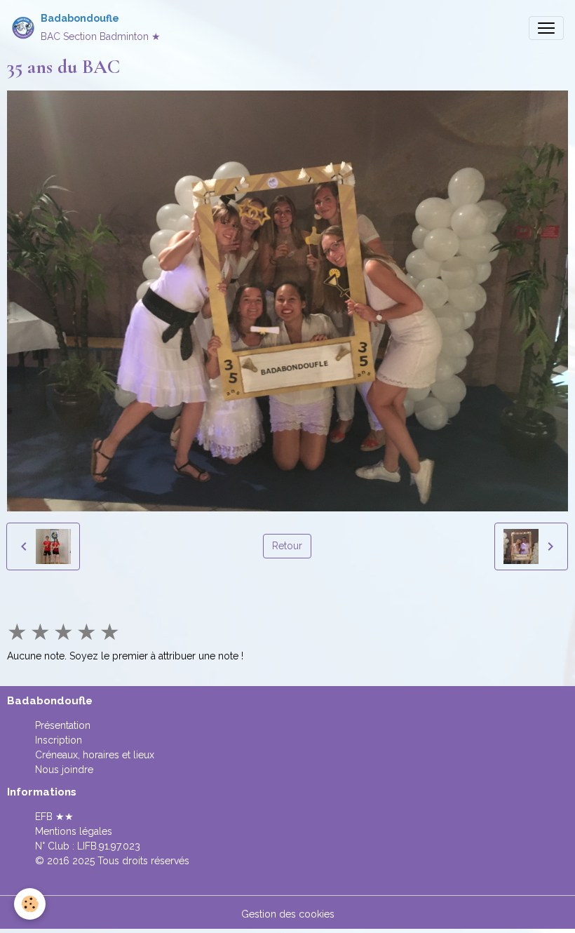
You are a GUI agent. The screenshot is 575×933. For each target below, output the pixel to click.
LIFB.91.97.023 (108, 846)
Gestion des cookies (287, 914)
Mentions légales (73, 831)
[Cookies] (30, 904)
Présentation (62, 725)
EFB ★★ (54, 816)
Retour (287, 545)
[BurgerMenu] (546, 28)
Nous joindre (64, 769)
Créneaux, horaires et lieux (94, 754)
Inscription (58, 740)
